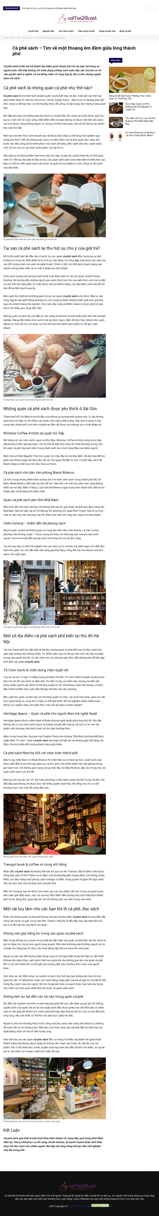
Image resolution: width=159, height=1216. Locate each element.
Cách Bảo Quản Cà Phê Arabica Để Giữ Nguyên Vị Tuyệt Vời (138, 107)
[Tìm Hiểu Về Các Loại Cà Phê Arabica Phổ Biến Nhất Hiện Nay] (116, 122)
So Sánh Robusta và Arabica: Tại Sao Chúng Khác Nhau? (47, 8)
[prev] (149, 8)
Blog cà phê (15, 38)
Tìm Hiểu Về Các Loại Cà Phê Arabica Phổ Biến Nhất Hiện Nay (140, 121)
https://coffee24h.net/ (79, 1206)
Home (5, 38)
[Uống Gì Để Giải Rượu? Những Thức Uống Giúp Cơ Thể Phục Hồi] (132, 80)
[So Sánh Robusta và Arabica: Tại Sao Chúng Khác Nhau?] (116, 136)
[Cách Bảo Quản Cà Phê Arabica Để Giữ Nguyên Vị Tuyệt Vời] (116, 108)
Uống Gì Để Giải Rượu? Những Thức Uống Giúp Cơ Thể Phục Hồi (130, 97)
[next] (154, 8)
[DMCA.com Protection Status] (100, 1206)
